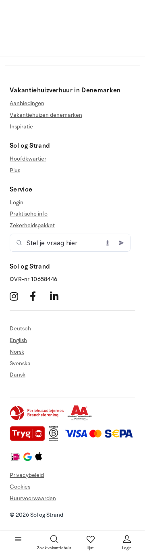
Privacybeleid (27, 475)
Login (16, 202)
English (18, 340)
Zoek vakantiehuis (54, 548)
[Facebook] (39, 296)
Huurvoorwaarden (33, 498)
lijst (90, 548)
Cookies (20, 487)
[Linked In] (59, 296)
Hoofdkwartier (28, 159)
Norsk (17, 352)
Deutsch (20, 328)
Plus (15, 170)
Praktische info (29, 214)
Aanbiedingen (27, 103)
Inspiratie (21, 126)
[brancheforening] (37, 419)
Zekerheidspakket (32, 225)
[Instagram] (19, 296)
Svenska (20, 363)
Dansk (17, 375)
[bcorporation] (55, 439)
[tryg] (29, 439)
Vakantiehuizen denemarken (46, 115)
